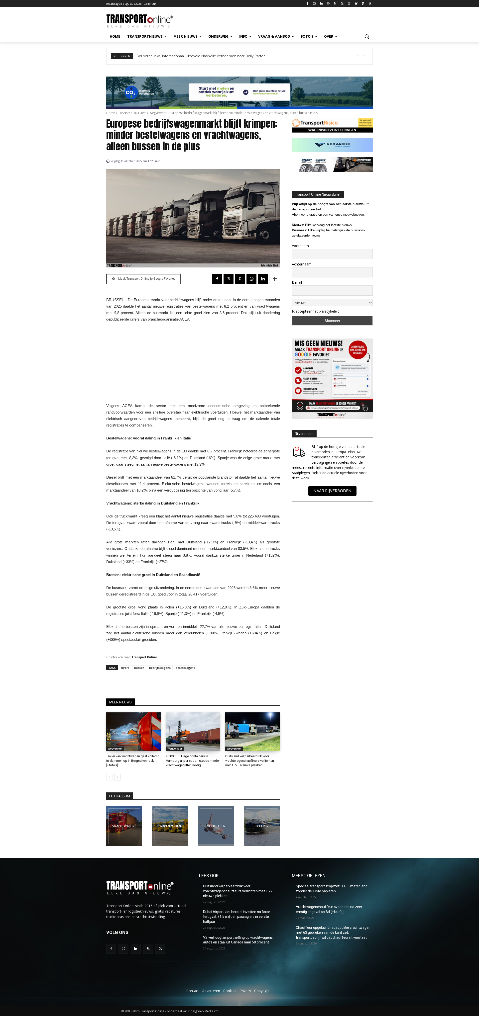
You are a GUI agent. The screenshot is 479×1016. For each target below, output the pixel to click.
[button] (367, 36)
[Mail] (328, 4)
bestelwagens (185, 668)
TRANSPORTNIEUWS (132, 113)
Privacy (245, 990)
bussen (139, 668)
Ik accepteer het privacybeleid (316, 311)
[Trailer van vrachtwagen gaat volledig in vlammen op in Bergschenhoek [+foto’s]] (133, 731)
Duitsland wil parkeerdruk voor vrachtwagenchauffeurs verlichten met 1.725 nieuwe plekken (249, 760)
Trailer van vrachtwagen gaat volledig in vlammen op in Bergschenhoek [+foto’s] (132, 760)
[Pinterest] (240, 279)
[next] (365, 56)
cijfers (125, 668)
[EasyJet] (216, 826)
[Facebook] (307, 4)
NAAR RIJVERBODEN (332, 491)
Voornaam (300, 245)
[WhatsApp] (349, 4)
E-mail (297, 282)
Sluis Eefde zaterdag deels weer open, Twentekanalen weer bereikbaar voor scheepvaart (212, 56)
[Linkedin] (321, 4)
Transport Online (144, 657)
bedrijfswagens (160, 668)
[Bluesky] (356, 4)
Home (110, 113)
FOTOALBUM (119, 796)
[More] (274, 279)
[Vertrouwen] (262, 826)
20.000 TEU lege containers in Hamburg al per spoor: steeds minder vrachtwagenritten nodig (193, 760)
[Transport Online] (146, 21)
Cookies (229, 990)
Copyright (262, 990)
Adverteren (211, 990)
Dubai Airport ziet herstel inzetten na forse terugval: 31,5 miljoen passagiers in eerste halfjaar (236, 917)
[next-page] (117, 777)
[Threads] (370, 4)
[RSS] (335, 4)
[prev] (357, 56)
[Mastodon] (363, 4)
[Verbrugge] (170, 826)
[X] (342, 4)
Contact (192, 990)
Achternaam (302, 264)
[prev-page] (109, 777)
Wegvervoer (158, 113)
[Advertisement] (193, 364)
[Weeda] (124, 826)
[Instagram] (314, 4)
